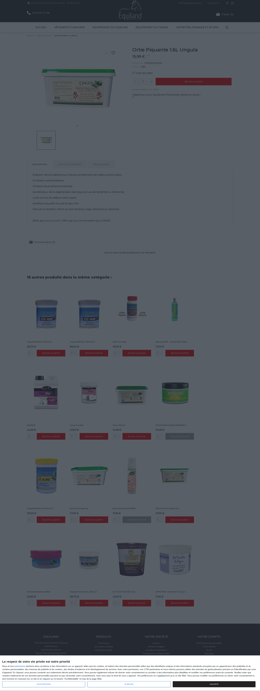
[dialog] (130, 673)
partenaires (19, 666)
